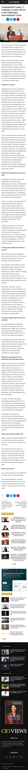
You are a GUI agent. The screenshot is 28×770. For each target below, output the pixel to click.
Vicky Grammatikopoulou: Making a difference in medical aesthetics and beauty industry (18, 527)
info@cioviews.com (6, 746)
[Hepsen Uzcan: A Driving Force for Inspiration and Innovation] (5, 666)
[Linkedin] (7, 19)
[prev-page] (13, 564)
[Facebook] (14, 19)
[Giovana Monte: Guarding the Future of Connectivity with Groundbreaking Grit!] (5, 613)
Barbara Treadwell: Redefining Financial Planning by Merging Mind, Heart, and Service (18, 626)
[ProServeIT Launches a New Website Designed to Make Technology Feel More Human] (5, 633)
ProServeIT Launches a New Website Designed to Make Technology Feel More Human (17, 633)
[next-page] (15, 564)
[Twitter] (11, 19)
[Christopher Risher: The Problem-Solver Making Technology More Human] (5, 620)
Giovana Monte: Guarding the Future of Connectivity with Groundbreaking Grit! (18, 613)
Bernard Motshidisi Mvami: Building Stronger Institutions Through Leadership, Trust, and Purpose (18, 606)
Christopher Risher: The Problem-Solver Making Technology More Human (17, 620)
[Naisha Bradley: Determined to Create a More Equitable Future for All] (5, 693)
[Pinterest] (18, 19)
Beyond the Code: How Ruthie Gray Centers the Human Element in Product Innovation (18, 599)
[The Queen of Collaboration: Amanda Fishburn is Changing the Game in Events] (5, 652)
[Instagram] (10, 757)
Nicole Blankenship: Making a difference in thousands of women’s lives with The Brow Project (7, 505)
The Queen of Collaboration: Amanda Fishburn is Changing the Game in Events (18, 651)
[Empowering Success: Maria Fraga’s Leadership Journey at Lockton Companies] (5, 534)
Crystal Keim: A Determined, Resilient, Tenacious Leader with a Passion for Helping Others (18, 541)
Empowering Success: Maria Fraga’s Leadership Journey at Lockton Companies (18, 534)
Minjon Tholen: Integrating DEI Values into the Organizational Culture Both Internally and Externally (18, 685)
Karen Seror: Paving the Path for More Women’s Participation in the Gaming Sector (18, 548)
